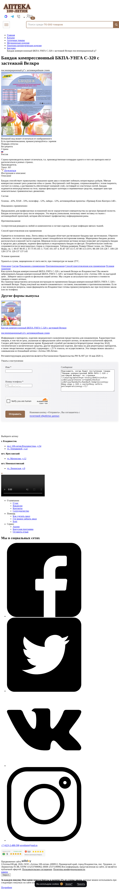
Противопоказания (55, 266)
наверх (4, 872)
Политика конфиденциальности (69, 869)
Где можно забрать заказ (25, 519)
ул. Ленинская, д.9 (16, 468)
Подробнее (6, 887)
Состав (15, 266)
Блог (15, 521)
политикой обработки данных (44, 416)
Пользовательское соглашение (37, 869)
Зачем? (68, 884)
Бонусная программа (23, 529)
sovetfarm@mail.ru (28, 845)
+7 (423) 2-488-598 (10, 845)
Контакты (17, 508)
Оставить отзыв (20, 532)
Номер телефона (14, 381)
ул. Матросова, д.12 (16, 458)
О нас (15, 503)
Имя (8, 367)
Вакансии (17, 506)
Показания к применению (32, 266)
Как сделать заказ (21, 516)
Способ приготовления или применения (85, 266)
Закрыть (6, 875)
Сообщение (66, 367)
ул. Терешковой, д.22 (17, 448)
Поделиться (10, 170)
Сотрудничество (21, 511)
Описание (6, 266)
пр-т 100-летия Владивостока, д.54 (24, 446)
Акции (16, 526)
